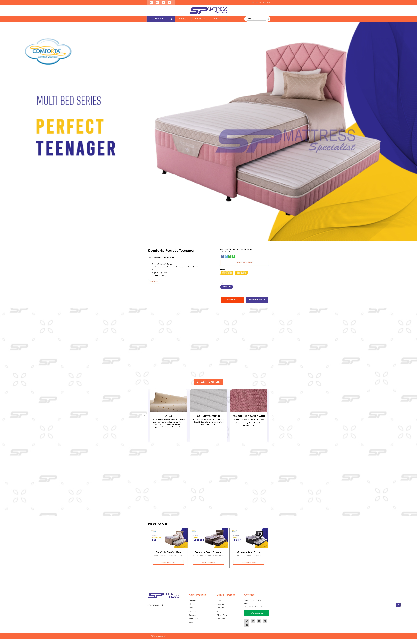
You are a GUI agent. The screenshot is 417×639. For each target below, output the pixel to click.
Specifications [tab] (155, 257)
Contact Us (200, 19)
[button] (153, 281)
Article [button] (182, 19)
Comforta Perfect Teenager (231, 252)
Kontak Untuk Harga (244, 262)
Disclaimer (221, 619)
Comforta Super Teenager (209, 552)
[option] (208, 131)
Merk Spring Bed (226, 249)
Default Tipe (227, 287)
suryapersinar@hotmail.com (254, 606)
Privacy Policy (222, 615)
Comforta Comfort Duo (168, 552)
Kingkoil (192, 604)
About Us (218, 19)
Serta (191, 608)
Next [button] (272, 416)
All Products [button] (157, 19)
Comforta (236, 249)
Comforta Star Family (248, 552)
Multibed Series (246, 249)
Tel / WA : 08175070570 (261, 3)
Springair (192, 615)
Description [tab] (169, 257)
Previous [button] (144, 416)
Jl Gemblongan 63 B (155, 605)
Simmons (192, 611)
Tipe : (222, 283)
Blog (218, 611)
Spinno (191, 622)
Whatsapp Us (257, 613)
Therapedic (193, 619)
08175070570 (256, 600)
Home (219, 600)
